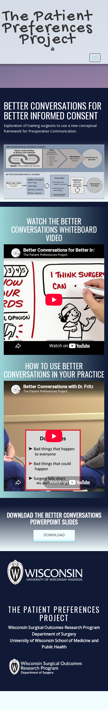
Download (54, 534)
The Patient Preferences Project (48, 28)
